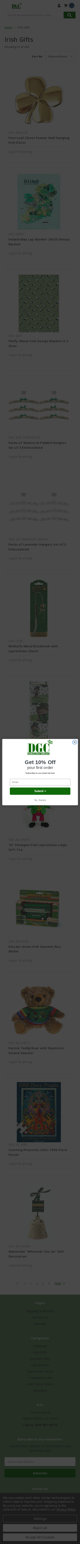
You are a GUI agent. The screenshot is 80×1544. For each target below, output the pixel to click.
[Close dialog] (75, 742)
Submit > (40, 790)
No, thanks (40, 800)
